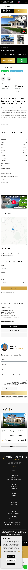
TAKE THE (14, 500)
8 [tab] (22, 446)
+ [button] (2, 219)
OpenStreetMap (15, 244)
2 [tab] (5, 446)
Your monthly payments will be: (8, 292)
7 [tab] (19, 446)
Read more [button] (4, 182)
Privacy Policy (11, 383)
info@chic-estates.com (14, 518)
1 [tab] (2, 446)
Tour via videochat (14, 330)
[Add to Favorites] (24, 17)
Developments (14, 475)
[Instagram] (15, 463)
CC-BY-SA (24, 244)
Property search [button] (14, 473)
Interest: (3, 272)
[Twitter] (9, 463)
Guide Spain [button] (14, 488)
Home (14, 470)
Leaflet (7, 244)
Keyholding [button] (14, 486)
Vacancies (14, 502)
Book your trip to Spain (14, 479)
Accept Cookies (11, 556)
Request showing (14, 335)
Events (14, 495)
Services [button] (14, 484)
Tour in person (14, 326)
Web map (25, 542)
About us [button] (14, 477)
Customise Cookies (11, 560)
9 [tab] (25, 446)
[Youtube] (12, 463)
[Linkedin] (17, 463)
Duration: (3, 279)
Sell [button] (14, 482)
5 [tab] (14, 446)
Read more (4, 124)
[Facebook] (7, 463)
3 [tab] (8, 446)
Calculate (14, 288)
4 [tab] (11, 446)
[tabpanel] (14, 428)
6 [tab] (16, 446)
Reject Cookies (11, 564)
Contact (13, 493)
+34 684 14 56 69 (20, 348)
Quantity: (3, 265)
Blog (14, 497)
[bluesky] (20, 463)
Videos (14, 491)
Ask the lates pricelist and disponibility (7, 10)
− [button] (2, 221)
